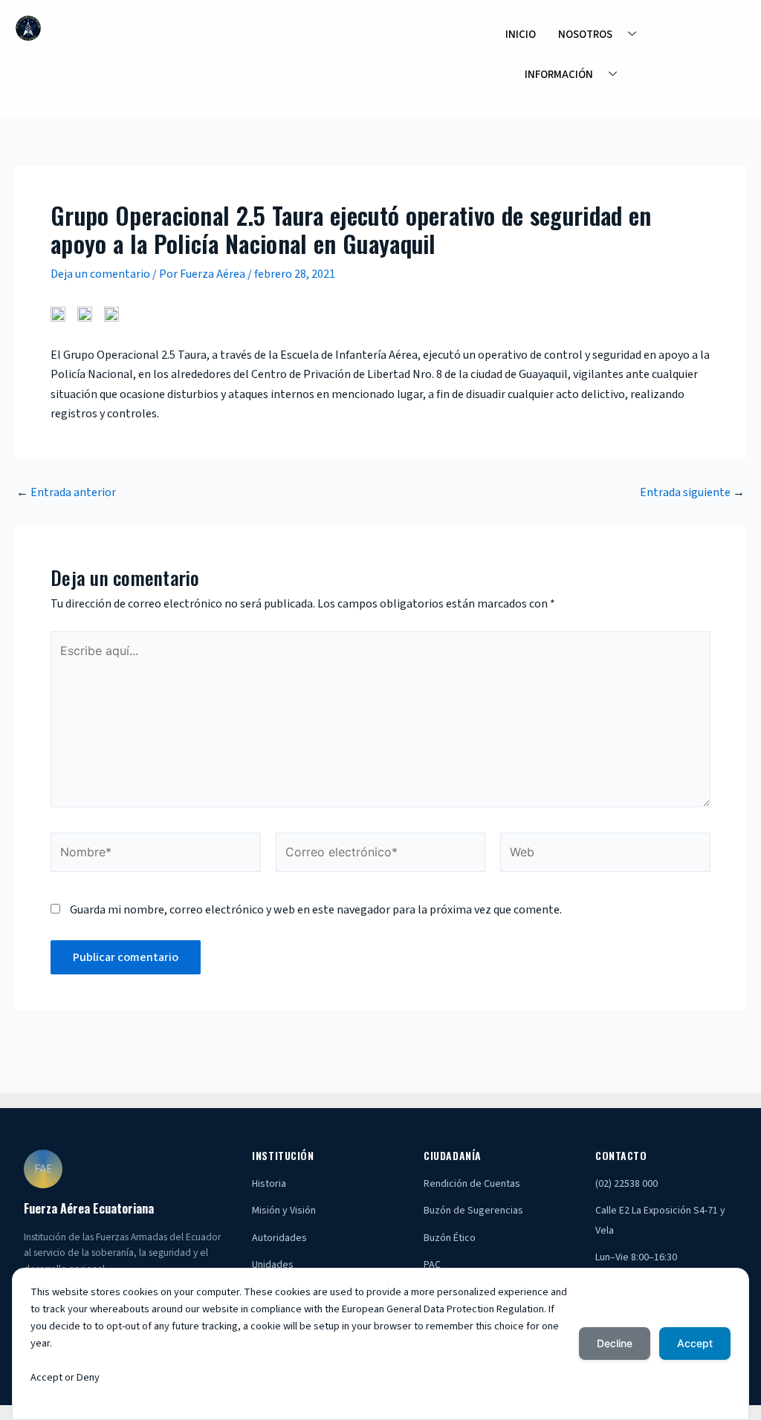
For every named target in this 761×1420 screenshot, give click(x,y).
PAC (432, 1264)
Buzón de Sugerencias (473, 1210)
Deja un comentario (100, 274)
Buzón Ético (450, 1238)
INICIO (520, 34)
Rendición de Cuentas (472, 1183)
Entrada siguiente (692, 492)
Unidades (273, 1264)
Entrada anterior (66, 492)
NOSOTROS (585, 34)
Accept (695, 1343)
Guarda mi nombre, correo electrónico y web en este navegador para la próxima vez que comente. (316, 910)
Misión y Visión (284, 1210)
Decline (614, 1343)
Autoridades (279, 1238)
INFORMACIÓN (559, 74)
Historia (269, 1183)
